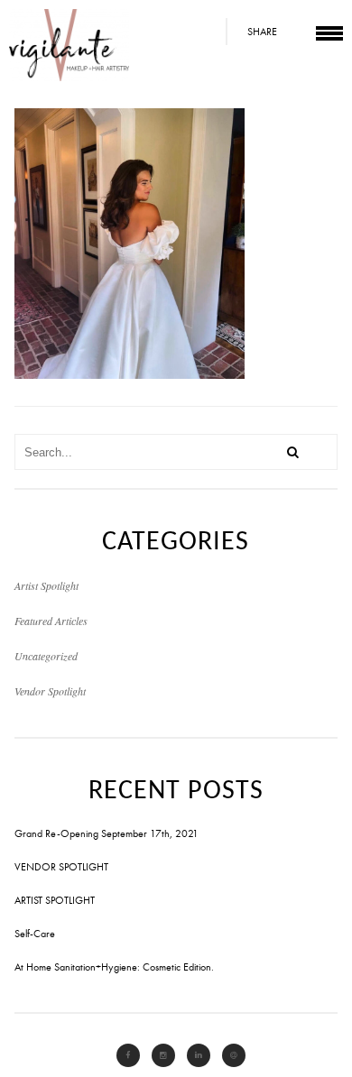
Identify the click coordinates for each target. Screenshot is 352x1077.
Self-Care (34, 933)
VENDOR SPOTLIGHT (61, 867)
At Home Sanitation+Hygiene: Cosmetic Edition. (114, 967)
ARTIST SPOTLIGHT (54, 900)
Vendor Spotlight (50, 691)
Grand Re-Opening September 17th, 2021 (106, 833)
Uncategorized (46, 656)
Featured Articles (51, 620)
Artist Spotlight (46, 585)
